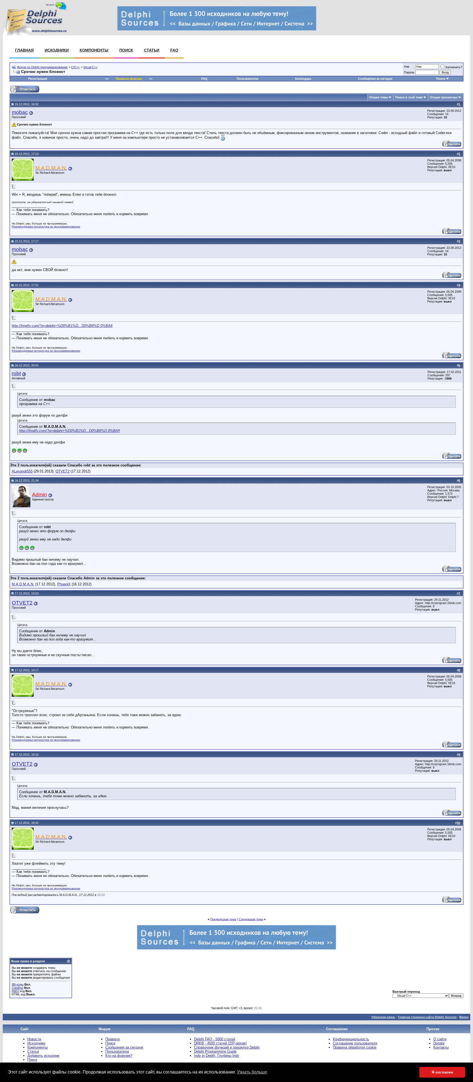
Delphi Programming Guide (215, 1051)
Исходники (57, 50)
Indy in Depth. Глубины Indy (216, 1055)
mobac (20, 112)
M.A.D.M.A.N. (23, 584)
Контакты (441, 1047)
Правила (112, 1039)
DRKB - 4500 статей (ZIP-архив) (220, 1043)
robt (16, 373)
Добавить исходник (43, 1055)
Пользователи (247, 78)
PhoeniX (64, 584)
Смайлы (17, 987)
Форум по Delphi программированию (42, 67)
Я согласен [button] (442, 1072)
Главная (24, 50)
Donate (439, 1043)
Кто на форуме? (118, 1055)
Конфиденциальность (351, 1039)
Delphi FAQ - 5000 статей (214, 1039)
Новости (34, 1039)
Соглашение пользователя (355, 1043)
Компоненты (94, 50)
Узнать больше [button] (252, 1072)
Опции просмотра (443, 97)
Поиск (126, 50)
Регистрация (37, 78)
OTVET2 (63, 471)
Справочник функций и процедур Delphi (226, 1047)
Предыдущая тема (223, 919)
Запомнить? (453, 67)
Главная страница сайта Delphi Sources (427, 1017)
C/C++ (75, 67)
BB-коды (18, 984)
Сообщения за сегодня (375, 78)
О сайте (439, 1039)
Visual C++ (90, 67)
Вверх (464, 1017)
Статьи (151, 50)
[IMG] (15, 991)
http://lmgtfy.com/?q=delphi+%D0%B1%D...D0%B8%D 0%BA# (62, 326)
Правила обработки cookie (354, 1047)
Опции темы (378, 97)
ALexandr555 (22, 471)
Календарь (303, 78)
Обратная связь (383, 1017)
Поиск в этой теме (409, 97)
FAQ (174, 50)
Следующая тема (251, 919)
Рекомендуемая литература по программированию (46, 226)
